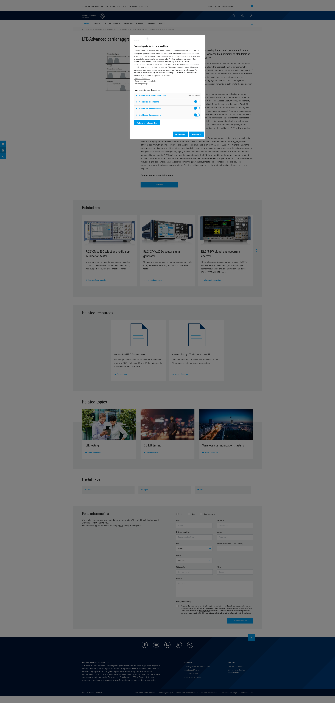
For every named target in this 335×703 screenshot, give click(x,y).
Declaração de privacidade (145, 81)
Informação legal (141, 83)
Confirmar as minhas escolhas (147, 123)
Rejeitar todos (196, 134)
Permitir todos (180, 134)
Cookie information (142, 78)
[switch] (197, 101)
